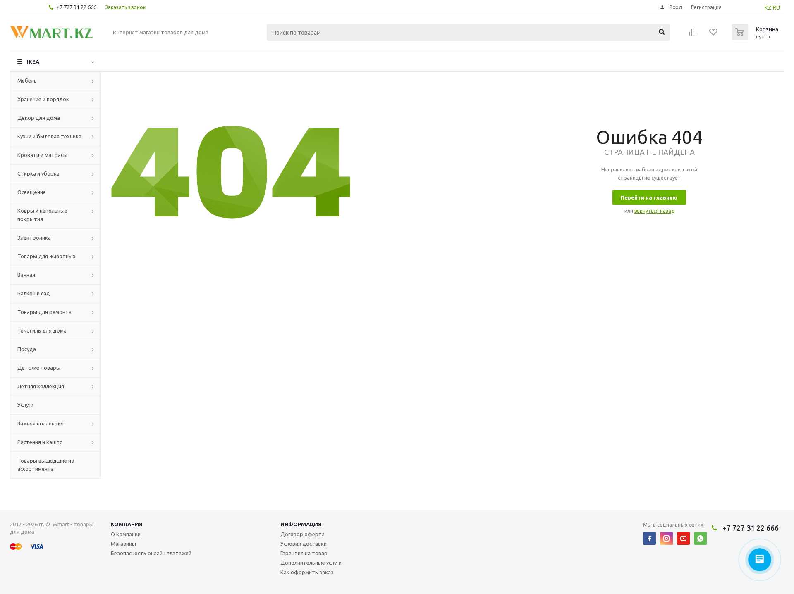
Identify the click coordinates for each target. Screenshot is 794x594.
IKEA (33, 61)
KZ (768, 7)
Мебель (27, 80)
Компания (127, 524)
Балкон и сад (33, 293)
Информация (301, 524)
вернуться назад (654, 211)
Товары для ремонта (44, 312)
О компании (126, 534)
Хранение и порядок (43, 99)
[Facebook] (649, 538)
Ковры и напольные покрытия (42, 215)
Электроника (34, 237)
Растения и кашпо (40, 442)
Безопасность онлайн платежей (151, 553)
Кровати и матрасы (42, 155)
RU (776, 7)
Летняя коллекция (40, 386)
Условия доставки (303, 543)
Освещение (31, 192)
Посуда (26, 349)
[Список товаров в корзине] (755, 37)
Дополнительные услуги (311, 562)
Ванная (26, 275)
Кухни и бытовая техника (49, 136)
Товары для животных (46, 256)
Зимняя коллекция (40, 423)
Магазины (123, 543)
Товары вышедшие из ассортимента (45, 465)
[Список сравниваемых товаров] (693, 34)
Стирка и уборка (38, 173)
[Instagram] (666, 538)
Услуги (25, 405)
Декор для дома (38, 118)
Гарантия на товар (304, 553)
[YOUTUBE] (683, 538)
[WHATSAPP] (700, 538)
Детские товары (38, 368)
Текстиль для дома (42, 330)
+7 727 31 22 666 (76, 7)
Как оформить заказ (307, 572)
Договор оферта (302, 534)
